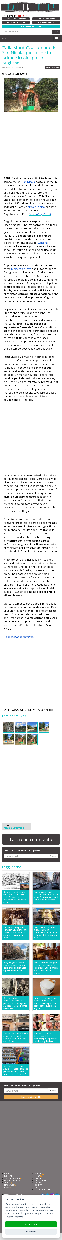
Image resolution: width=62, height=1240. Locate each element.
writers (42, 242)
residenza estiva (21, 269)
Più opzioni (31, 1231)
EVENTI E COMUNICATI (12, 1180)
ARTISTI (7, 1183)
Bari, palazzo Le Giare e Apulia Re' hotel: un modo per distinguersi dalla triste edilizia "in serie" (15, 1070)
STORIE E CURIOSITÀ (12, 1178)
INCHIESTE (8, 1176)
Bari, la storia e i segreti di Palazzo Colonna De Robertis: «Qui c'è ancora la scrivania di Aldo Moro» (46, 967)
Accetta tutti (31, 1224)
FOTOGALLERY (40, 1180)
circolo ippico (36, 207)
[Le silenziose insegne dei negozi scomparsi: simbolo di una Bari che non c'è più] (15, 1022)
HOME (6, 1174)
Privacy (37, 1187)
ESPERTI (38, 1178)
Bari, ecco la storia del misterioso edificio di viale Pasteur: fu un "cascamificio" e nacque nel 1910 (15, 897)
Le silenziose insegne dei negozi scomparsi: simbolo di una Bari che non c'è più (15, 1037)
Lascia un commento (31, 839)
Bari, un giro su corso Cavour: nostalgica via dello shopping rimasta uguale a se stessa (14, 966)
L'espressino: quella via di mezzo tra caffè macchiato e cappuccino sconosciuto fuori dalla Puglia (45, 1003)
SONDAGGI (39, 1183)
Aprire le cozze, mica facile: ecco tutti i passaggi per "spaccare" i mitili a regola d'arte (46, 1037)
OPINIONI (38, 1174)
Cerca (55, 32)
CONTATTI (39, 1185)
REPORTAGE (9, 1185)
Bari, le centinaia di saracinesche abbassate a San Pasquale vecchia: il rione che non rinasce (46, 896)
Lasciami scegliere (14, 1216)
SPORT (37, 1176)
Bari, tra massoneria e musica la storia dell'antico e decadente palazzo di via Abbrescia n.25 (45, 932)
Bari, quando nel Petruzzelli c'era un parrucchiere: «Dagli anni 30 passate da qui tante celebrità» (15, 1003)
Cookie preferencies (42, 1189)
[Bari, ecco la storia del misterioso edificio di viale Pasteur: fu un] (15, 881)
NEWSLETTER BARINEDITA (22, 850)
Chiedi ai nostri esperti (13, 1194)
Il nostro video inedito (31, 1097)
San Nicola (28, 182)
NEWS (6, 1187)
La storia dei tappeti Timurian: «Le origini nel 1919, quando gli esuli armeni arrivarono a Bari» (15, 932)
